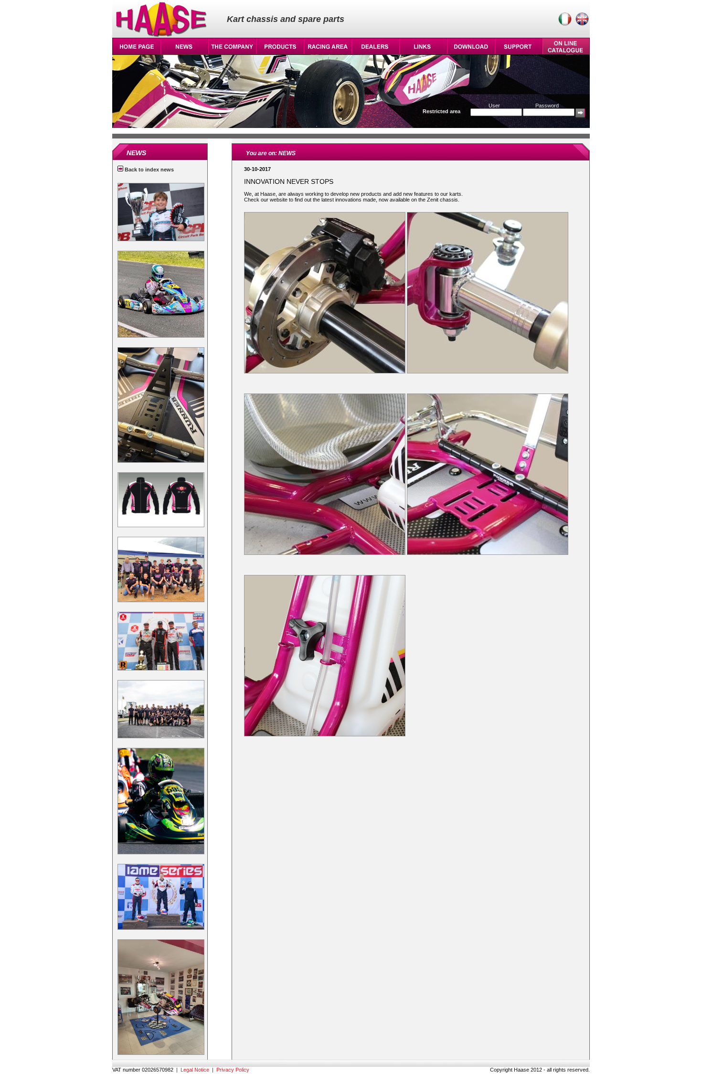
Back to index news (148, 169)
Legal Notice (195, 1070)
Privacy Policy (232, 1070)
